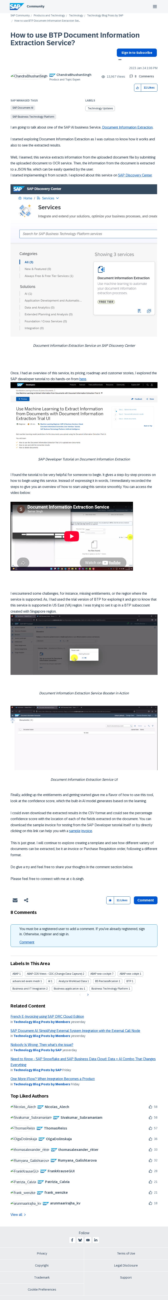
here (82, 379)
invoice (86, 831)
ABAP (15, 973)
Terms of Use (126, 1253)
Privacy (42, 1253)
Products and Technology (49, 15)
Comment (26, 942)
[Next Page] (87, 995)
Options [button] (119, 60)
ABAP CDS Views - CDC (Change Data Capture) (54, 973)
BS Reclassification (106, 981)
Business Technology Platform (109, 988)
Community (35, 6)
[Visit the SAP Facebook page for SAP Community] (72, 1240)
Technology (76, 15)
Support (126, 1277)
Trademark (42, 1277)
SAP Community (20, 15)
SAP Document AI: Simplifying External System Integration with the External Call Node (75, 1031)
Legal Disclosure (126, 1265)
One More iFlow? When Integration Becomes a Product (52, 1079)
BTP (128, 981)
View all (16, 1214)
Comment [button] (145, 900)
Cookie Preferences (42, 1289)
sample (74, 831)
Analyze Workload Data (73, 981)
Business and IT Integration (29, 988)
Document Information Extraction (127, 127)
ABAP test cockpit (100, 973)
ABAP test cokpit (129, 973)
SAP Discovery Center (135, 175)
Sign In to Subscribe (136, 52)
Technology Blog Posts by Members (42, 1022)
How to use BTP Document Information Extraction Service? (75, 39)
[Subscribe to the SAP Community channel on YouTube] (88, 1240)
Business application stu (68, 988)
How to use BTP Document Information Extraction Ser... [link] (47, 20)
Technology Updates (100, 108)
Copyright (42, 1265)
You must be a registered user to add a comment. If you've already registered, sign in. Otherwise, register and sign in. (82, 931)
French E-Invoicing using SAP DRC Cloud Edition (47, 1016)
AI (49, 981)
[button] (137, 88)
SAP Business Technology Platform (33, 116)
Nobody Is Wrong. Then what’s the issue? (41, 1045)
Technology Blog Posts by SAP (105, 15)
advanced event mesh (26, 981)
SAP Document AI (22, 107)
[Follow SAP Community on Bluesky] (80, 1240)
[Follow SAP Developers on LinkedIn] (96, 1240)
